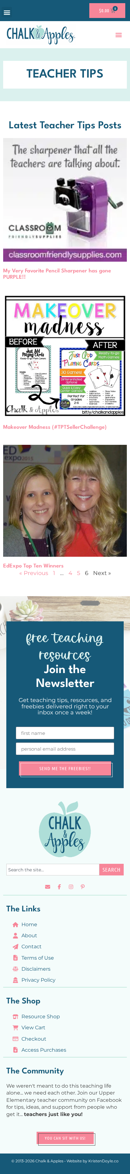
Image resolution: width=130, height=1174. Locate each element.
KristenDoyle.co (103, 1161)
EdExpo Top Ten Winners (33, 566)
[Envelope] (48, 887)
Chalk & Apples (49, 1161)
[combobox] (52, 869)
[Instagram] (71, 887)
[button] (7, 12)
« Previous (33, 573)
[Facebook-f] (59, 887)
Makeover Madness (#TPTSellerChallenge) (55, 427)
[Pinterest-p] (83, 887)
